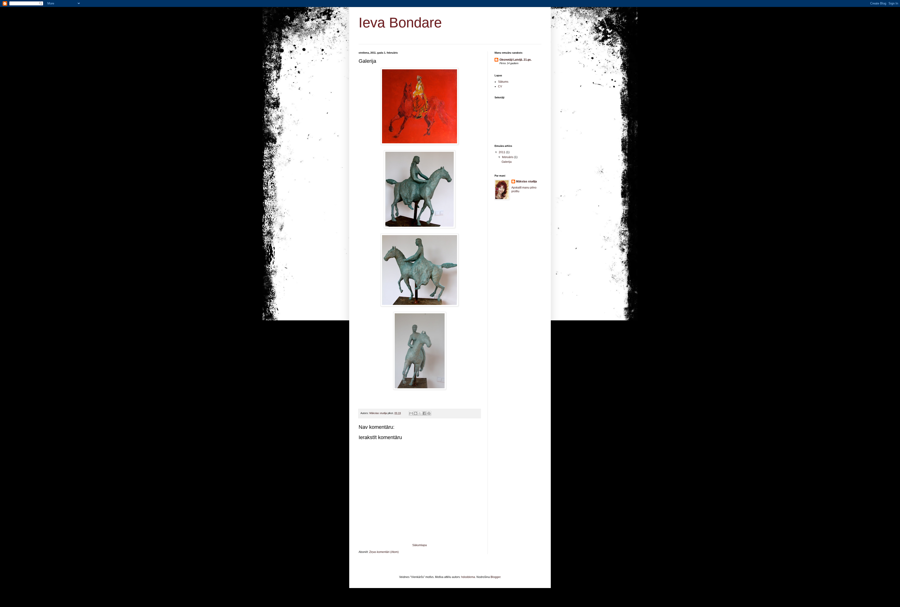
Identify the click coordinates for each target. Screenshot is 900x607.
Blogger (495, 577)
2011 (502, 152)
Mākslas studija (526, 181)
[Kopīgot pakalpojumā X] (420, 413)
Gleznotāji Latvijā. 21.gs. (515, 59)
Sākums (503, 81)
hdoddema (468, 577)
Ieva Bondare (400, 22)
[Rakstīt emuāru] (415, 413)
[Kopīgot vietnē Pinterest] (429, 413)
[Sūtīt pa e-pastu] (411, 413)
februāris (508, 157)
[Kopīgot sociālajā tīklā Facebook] (424, 413)
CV (500, 86)
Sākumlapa (419, 545)
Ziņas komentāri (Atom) (384, 552)
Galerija (507, 161)
